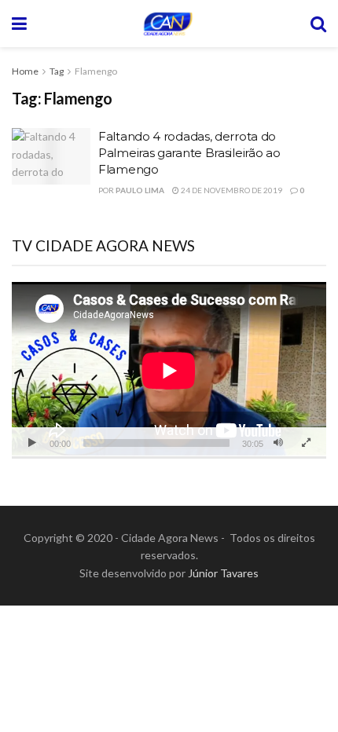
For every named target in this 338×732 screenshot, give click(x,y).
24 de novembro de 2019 (230, 190)
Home (25, 71)
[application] (169, 370)
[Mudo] (278, 443)
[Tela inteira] (306, 443)
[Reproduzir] (32, 443)
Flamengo (96, 71)
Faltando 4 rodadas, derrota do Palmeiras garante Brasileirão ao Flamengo (189, 153)
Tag (57, 71)
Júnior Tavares (223, 573)
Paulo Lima (140, 190)
